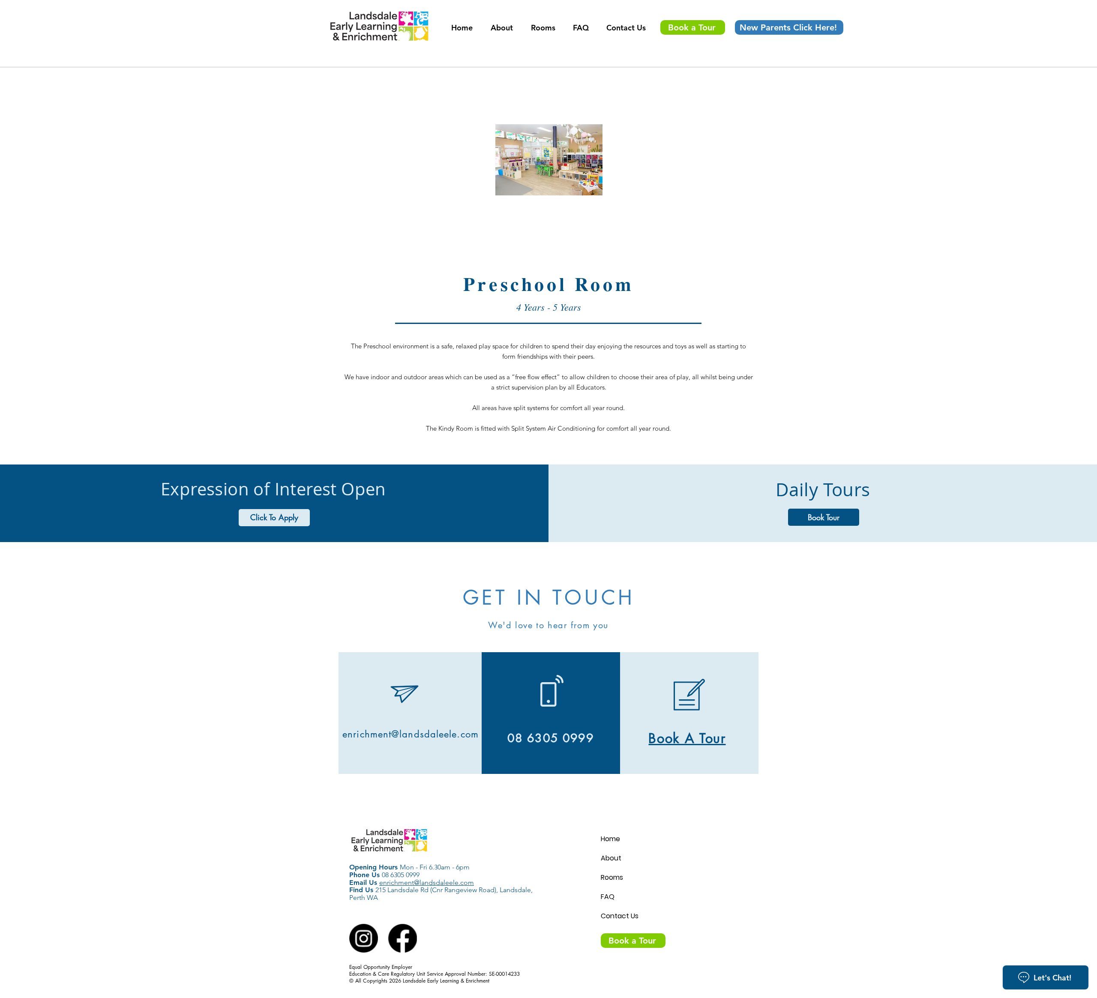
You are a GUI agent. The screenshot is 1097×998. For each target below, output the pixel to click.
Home (610, 839)
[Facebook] (402, 938)
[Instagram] (364, 938)
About (611, 858)
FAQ (607, 897)
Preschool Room (548, 283)
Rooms (612, 877)
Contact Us (619, 916)
